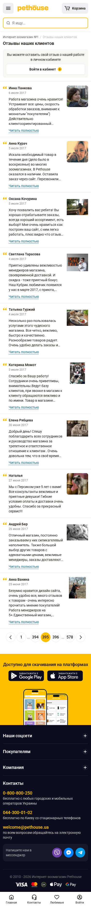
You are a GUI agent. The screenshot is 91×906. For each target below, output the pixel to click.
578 (69, 637)
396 (55, 637)
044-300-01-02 (17, 812)
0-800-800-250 (17, 793)
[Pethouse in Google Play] (26, 675)
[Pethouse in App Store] (65, 675)
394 (35, 637)
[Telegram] (80, 852)
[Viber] (57, 852)
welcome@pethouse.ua (26, 827)
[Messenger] (69, 852)
